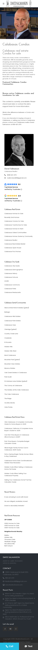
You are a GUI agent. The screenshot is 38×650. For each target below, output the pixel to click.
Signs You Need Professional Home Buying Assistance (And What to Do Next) (17, 612)
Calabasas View (10, 325)
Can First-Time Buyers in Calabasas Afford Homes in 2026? (16, 436)
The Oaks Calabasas (11, 394)
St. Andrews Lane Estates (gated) (15, 381)
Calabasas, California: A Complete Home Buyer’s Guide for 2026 (18, 429)
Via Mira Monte (9, 403)
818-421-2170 (17, 124)
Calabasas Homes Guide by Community (18, 236)
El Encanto (8, 342)
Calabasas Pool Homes (12, 252)
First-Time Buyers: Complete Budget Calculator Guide (16, 442)
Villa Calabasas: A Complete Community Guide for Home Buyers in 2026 (18, 423)
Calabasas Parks (10, 289)
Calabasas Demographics (13, 270)
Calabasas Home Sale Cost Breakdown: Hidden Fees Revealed (18, 462)
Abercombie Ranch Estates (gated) (16, 308)
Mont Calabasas (10, 355)
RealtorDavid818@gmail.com (16, 581)
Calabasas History (10, 273)
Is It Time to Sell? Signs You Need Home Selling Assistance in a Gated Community (18, 605)
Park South (8, 377)
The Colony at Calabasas (13, 386)
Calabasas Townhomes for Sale (15, 225)
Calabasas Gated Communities (15, 233)
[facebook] (5, 629)
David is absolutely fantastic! (14, 506)
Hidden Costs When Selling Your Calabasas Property (15, 474)
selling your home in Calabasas (24, 120)
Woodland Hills (9, 544)
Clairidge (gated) (10, 329)
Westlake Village (10, 542)
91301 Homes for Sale (11, 526)
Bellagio (7, 312)
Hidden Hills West (10, 351)
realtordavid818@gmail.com (17, 178)
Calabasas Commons (12, 285)
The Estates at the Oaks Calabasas (16, 390)
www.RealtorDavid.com (14, 585)
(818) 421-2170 (12, 175)
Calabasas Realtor (10, 240)
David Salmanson (11, 169)
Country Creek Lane (11, 334)
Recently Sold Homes (11, 217)
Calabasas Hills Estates (12, 316)
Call (11, 646)
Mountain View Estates (12, 364)
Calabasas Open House (12, 248)
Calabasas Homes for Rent (13, 229)
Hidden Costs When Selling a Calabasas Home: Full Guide (18, 468)
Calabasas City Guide (12, 266)
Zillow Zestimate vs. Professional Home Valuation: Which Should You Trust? (19, 618)
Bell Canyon (8, 546)
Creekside (8, 338)
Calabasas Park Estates (12, 321)
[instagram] (16, 629)
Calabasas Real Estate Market (14, 244)
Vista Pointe (8, 407)
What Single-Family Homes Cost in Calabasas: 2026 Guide (16, 449)
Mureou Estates (9, 368)
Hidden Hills (8, 347)
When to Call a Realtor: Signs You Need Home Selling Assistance (19, 595)
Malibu (6, 535)
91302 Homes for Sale (12, 523)
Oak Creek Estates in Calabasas (15, 373)
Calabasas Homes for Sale (13, 214)
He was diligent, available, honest (16, 501)
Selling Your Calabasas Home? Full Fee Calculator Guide (17, 481)
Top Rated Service (11, 187)
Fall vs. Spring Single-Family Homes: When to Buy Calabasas (18, 455)
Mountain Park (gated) (12, 360)
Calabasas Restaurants (12, 292)
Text (30, 646)
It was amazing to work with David (16, 497)
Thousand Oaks (9, 539)
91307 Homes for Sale (11, 528)
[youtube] (10, 629)
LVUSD (6, 281)
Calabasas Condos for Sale (14, 221)
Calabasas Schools (11, 277)
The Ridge (7, 398)
